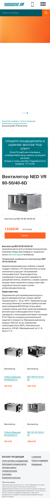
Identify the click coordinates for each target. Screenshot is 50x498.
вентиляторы (15, 254)
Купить (25, 235)
